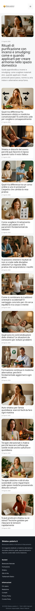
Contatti (4, 593)
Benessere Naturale (8, 563)
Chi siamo (5, 586)
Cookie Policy (6, 599)
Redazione (5, 589)
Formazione (6, 567)
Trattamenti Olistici (8, 576)
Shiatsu (4, 570)
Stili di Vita (5, 573)
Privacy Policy (6, 596)
